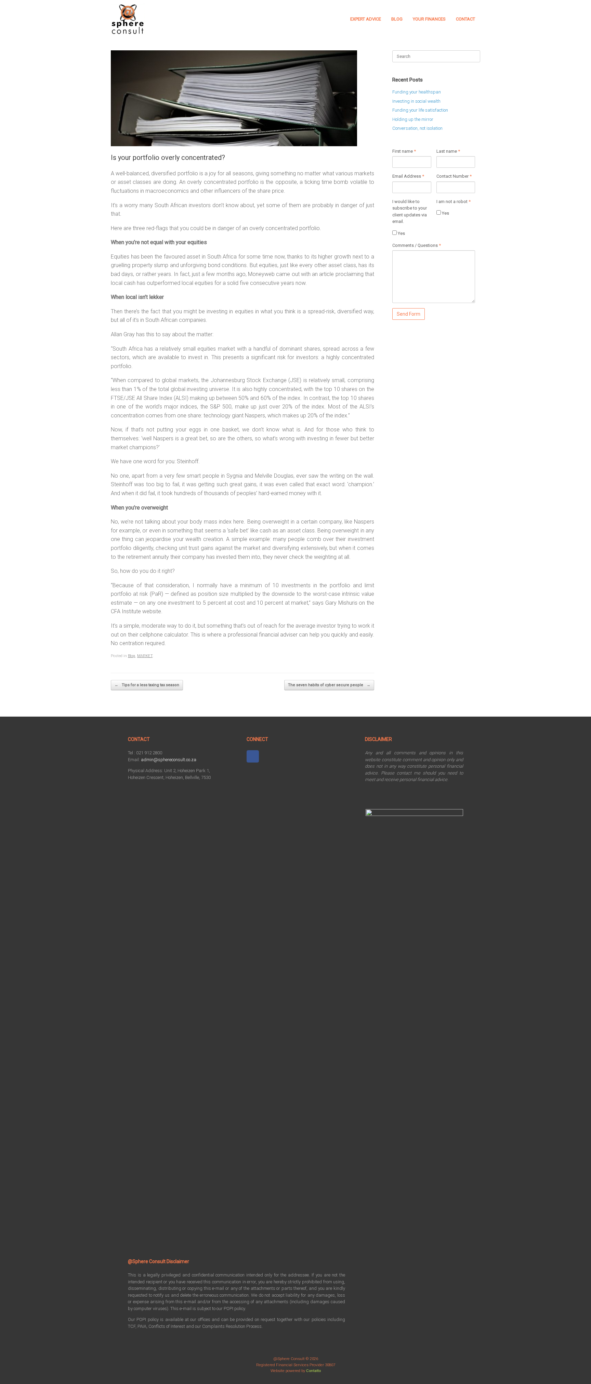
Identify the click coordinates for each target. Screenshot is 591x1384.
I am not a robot (453, 201)
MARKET (145, 656)
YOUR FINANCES (429, 19)
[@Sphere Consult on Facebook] (253, 756)
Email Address (408, 176)
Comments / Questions (416, 245)
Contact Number (454, 176)
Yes (401, 233)
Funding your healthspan (416, 92)
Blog (131, 656)
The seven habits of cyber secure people (329, 685)
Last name (448, 151)
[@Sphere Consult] (128, 19)
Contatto (313, 1370)
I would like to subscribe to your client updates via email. (409, 211)
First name (404, 151)
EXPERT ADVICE (365, 19)
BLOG (397, 19)
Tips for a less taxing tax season (147, 685)
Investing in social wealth (416, 101)
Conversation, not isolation (417, 128)
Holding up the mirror (412, 119)
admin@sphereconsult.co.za (168, 759)
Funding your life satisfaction (420, 110)
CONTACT (465, 19)
